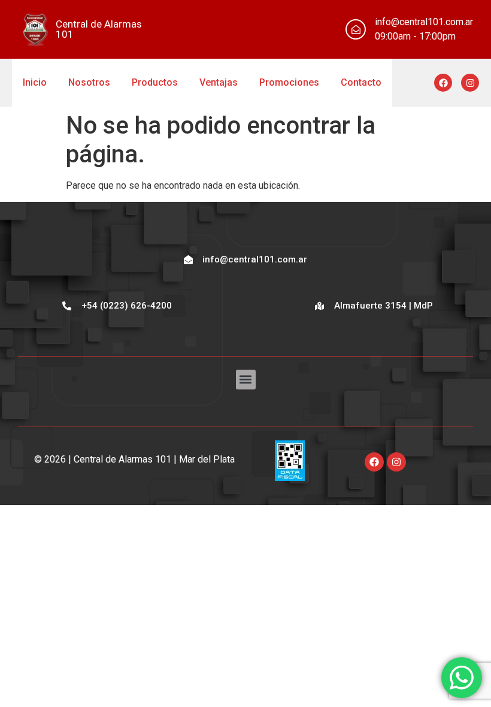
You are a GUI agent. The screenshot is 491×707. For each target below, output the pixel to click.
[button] (246, 379)
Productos (155, 82)
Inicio (35, 82)
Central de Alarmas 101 (99, 29)
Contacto (361, 82)
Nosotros (89, 82)
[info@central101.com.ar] (355, 29)
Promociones (289, 82)
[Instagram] (470, 83)
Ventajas (218, 82)
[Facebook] (443, 83)
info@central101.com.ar (424, 22)
